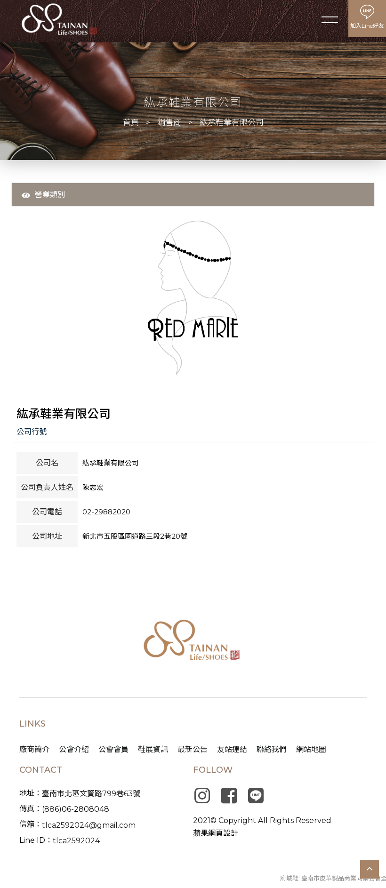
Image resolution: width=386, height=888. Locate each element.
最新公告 (192, 749)
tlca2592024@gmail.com (89, 825)
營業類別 (50, 194)
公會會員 (113, 749)
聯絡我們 (272, 749)
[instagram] (202, 796)
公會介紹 (74, 749)
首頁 (131, 122)
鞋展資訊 (153, 749)
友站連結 (232, 749)
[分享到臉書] (229, 796)
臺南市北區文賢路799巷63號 (91, 793)
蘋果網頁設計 (215, 833)
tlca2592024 (76, 840)
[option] (193, 298)
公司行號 (31, 431)
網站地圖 (311, 749)
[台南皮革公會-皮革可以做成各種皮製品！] (193, 642)
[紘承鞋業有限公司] (193, 298)
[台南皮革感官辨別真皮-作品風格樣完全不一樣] (59, 19)
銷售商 (169, 122)
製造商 (72, 208)
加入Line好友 (367, 25)
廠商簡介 (34, 749)
